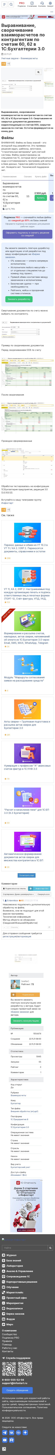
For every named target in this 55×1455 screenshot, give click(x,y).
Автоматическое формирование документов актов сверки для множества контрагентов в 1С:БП (23, 857)
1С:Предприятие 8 (19, 1119)
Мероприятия (14, 1303)
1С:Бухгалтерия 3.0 (20, 1127)
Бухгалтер (16, 1103)
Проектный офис (16, 1297)
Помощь (7, 1344)
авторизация (24, 936)
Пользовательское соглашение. (19, 1407)
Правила (7, 1341)
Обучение (12, 1287)
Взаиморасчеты (18, 1095)
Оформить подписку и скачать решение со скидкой (27, 234)
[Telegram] (4, 1433)
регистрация (9, 936)
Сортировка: (17, 894)
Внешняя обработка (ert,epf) (24, 1111)
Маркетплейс (14, 1292)
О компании (9, 1330)
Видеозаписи (14, 1308)
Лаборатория (14, 1265)
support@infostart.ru (14, 1383)
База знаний (13, 1260)
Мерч (9, 1324)
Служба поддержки (18, 1358)
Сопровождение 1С (18, 1276)
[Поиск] (11, 4)
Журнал (11, 1255)
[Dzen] (25, 1433)
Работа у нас (9, 1348)
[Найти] (50, 1247)
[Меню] (4, 4)
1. (3, 900)
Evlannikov (12, 900)
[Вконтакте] (11, 1433)
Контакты (7, 1351)
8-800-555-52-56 (13, 1379)
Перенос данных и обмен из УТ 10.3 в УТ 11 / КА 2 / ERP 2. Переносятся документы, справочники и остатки (26, 548)
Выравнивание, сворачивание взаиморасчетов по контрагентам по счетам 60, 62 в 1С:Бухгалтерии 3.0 (23, 37)
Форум (10, 1319)
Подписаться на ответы (15, 888)
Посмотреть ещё (26, 875)
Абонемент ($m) (19, 1175)
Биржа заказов (15, 1313)
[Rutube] (11, 1440)
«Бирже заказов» (20, 1011)
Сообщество (9, 1334)
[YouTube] (4, 1440)
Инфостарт (7, 503)
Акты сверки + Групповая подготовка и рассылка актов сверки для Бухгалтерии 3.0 (27, 724)
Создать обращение (17, 1390)
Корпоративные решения (21, 1281)
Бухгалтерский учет (20, 1167)
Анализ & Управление (19, 1271)
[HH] (18, 1433)
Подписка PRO (10, 1337)
